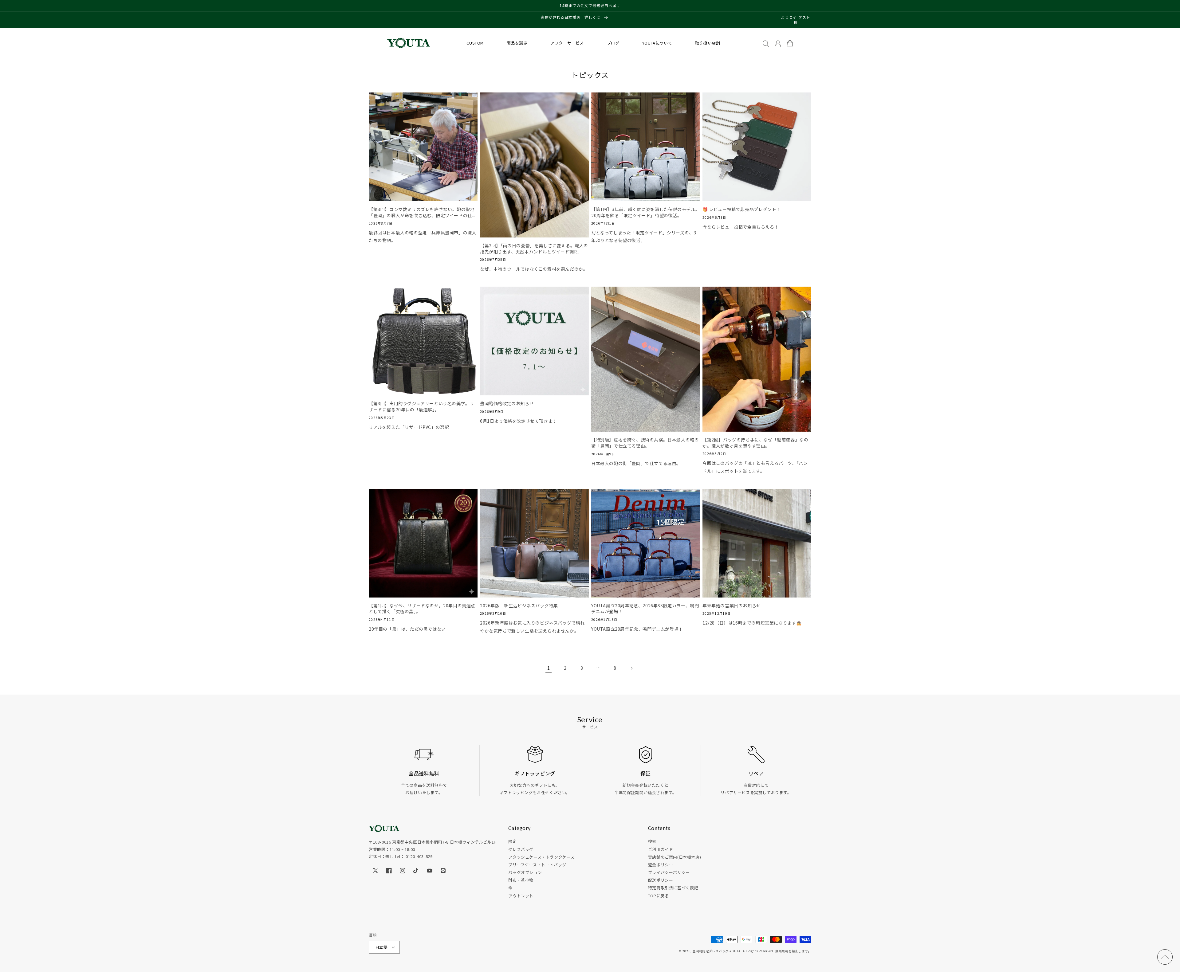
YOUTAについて (657, 43)
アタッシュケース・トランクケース (541, 857)
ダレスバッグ (520, 849)
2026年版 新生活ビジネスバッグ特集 (519, 606)
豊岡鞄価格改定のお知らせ (507, 403)
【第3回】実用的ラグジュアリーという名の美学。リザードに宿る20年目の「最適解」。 (421, 407)
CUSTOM (475, 43)
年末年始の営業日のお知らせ (731, 606)
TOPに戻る (658, 896)
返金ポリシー (660, 865)
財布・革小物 (520, 880)
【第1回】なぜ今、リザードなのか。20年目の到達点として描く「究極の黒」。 (422, 609)
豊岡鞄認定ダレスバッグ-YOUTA (716, 951)
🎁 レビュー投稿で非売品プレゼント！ (741, 209)
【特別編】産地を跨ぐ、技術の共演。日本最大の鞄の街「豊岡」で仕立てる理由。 (645, 443)
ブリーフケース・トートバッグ (537, 865)
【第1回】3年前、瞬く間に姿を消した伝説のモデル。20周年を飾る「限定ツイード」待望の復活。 (645, 212)
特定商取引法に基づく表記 (673, 888)
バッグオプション (525, 872)
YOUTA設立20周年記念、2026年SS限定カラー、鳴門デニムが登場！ (645, 609)
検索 (652, 841)
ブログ (613, 43)
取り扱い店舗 (707, 43)
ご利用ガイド (660, 849)
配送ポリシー (660, 880)
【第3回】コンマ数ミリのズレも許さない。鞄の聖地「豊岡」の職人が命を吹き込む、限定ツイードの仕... (422, 212)
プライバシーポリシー (669, 872)
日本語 (381, 947)
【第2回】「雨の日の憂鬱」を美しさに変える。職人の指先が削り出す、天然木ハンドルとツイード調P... (534, 249)
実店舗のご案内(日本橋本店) (674, 857)
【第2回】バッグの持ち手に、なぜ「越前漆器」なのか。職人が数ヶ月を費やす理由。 (755, 443)
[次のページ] (631, 668)
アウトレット (520, 896)
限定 (512, 841)
